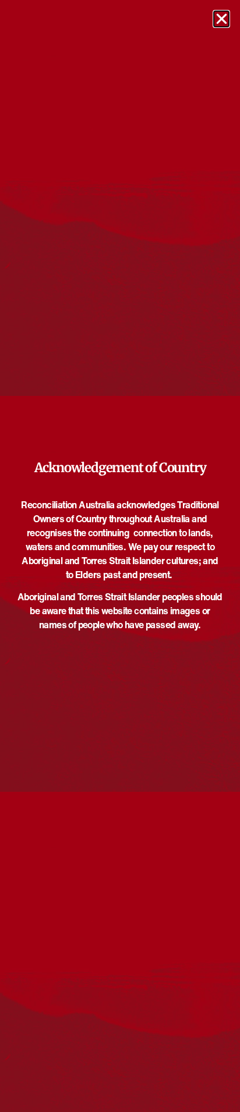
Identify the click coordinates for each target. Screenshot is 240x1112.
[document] (120, 556)
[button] (221, 19)
